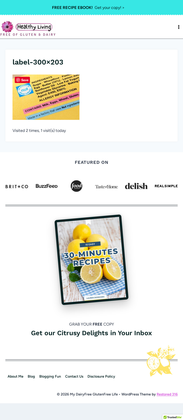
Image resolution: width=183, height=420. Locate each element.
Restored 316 (167, 394)
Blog (31, 376)
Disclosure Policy (101, 376)
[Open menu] (179, 27)
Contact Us (74, 376)
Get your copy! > (88, 7)
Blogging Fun (50, 376)
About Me (15, 376)
